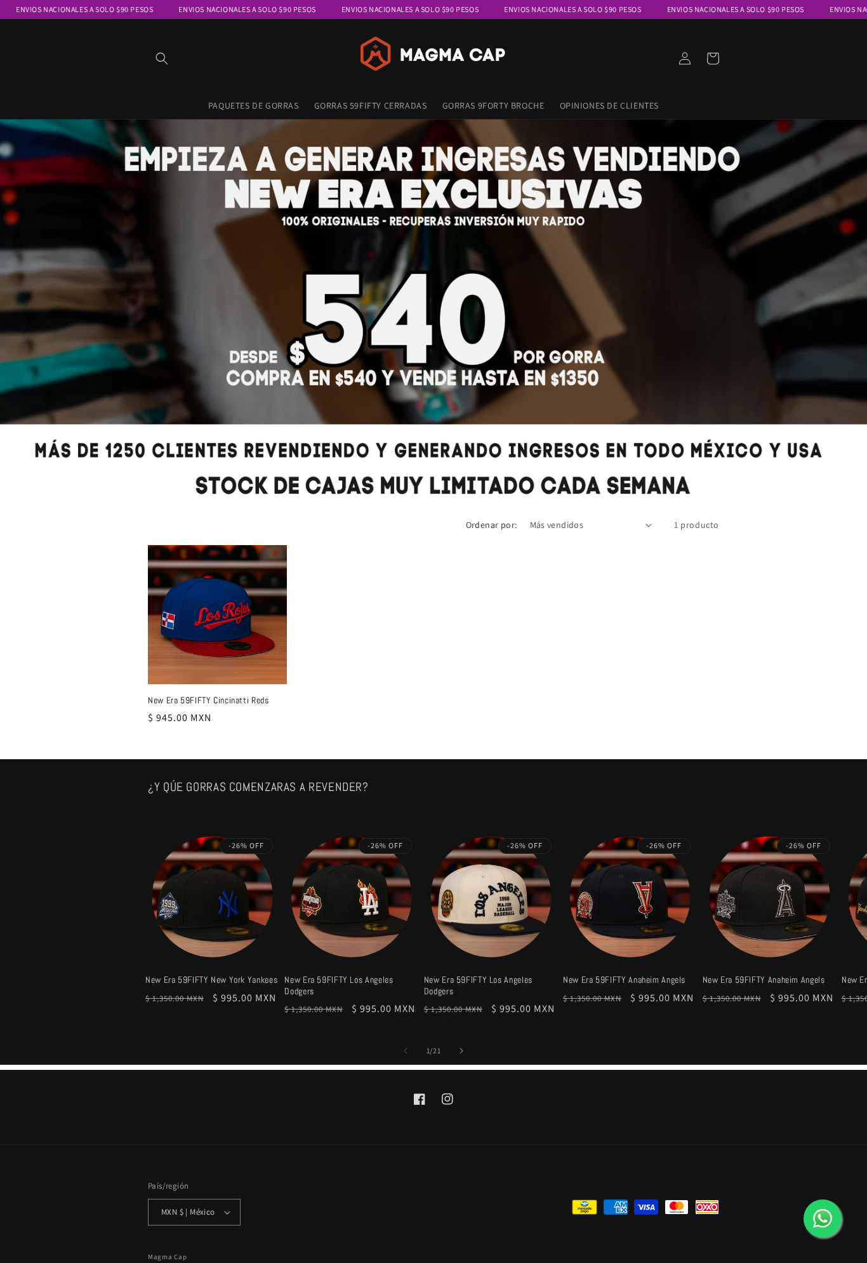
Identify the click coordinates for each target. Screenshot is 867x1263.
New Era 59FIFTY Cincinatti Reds (208, 700)
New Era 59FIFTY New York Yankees (211, 980)
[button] (162, 58)
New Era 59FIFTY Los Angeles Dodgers (338, 986)
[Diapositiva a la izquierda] (406, 1051)
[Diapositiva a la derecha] (461, 1051)
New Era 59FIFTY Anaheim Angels (624, 980)
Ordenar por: (491, 524)
